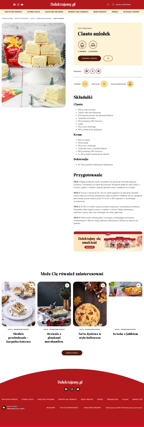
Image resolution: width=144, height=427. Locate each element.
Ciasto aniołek (59, 18)
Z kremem (82, 51)
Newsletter (137, 399)
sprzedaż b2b (112, 399)
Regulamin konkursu (92, 408)
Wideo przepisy (100, 12)
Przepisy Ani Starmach (78, 12)
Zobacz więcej (72, 353)
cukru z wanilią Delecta (97, 148)
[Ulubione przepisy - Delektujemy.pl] (108, 4)
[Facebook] (14, 5)
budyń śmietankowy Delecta (97, 154)
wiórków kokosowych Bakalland (99, 164)
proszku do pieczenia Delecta (101, 115)
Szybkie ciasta (33, 12)
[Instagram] (18, 5)
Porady (115, 12)
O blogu (125, 399)
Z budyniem (93, 51)
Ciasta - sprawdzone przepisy (41, 18)
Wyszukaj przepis (131, 12)
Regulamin (51, 408)
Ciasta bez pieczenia (54, 12)
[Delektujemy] (72, 382)
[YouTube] (22, 5)
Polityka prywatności (69, 408)
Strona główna (7, 18)
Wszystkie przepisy (13, 12)
